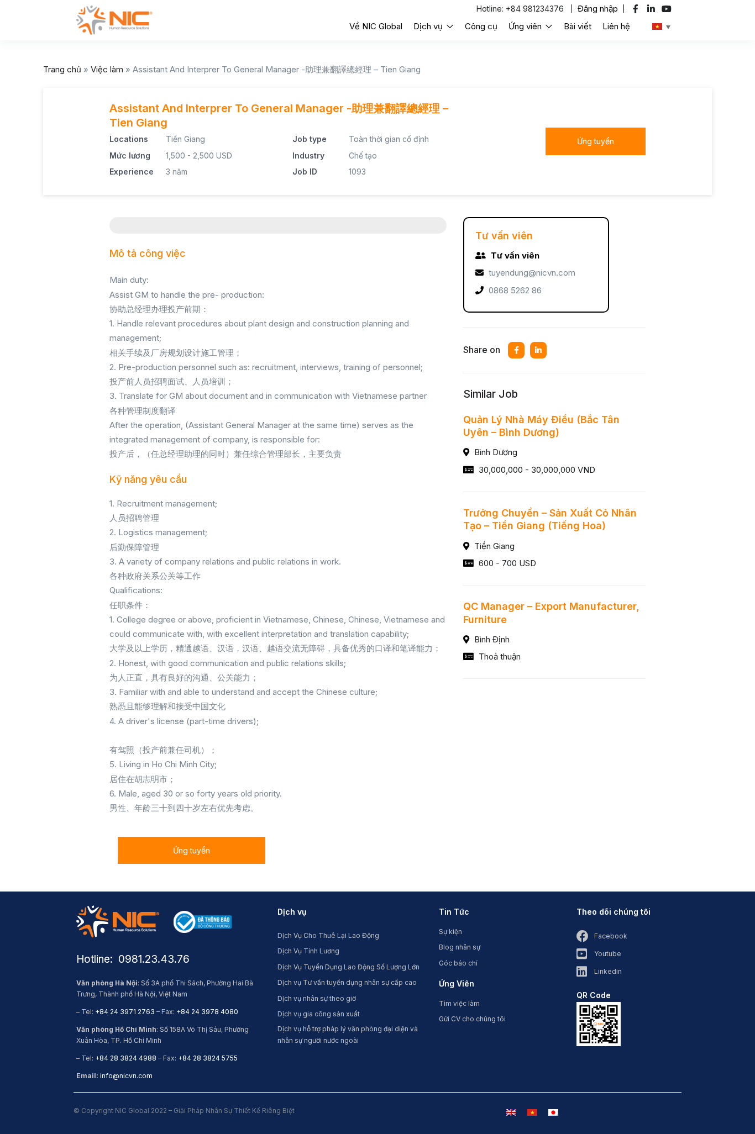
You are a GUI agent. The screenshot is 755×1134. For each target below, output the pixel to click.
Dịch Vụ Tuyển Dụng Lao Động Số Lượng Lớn (348, 967)
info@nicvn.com (126, 1076)
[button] (598, 8)
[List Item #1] (637, 8)
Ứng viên (526, 26)
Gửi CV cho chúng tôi (472, 1019)
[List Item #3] (668, 8)
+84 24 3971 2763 (125, 1012)
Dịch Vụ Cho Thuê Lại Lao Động (328, 935)
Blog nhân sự (459, 947)
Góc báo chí (458, 963)
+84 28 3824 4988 (125, 1058)
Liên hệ (616, 26)
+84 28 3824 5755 (208, 1058)
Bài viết (577, 26)
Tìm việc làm (459, 1003)
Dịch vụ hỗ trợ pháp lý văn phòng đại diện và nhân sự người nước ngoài (347, 1035)
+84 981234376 (535, 8)
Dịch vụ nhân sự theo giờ (316, 998)
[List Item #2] (652, 8)
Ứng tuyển (595, 141)
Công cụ (481, 26)
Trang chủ (62, 69)
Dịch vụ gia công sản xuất (318, 1014)
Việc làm (107, 69)
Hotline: (491, 8)
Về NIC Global (375, 26)
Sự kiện (450, 931)
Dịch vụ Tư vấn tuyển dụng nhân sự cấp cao (347, 982)
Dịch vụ (429, 26)
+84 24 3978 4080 (207, 1012)
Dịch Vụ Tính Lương (308, 951)
